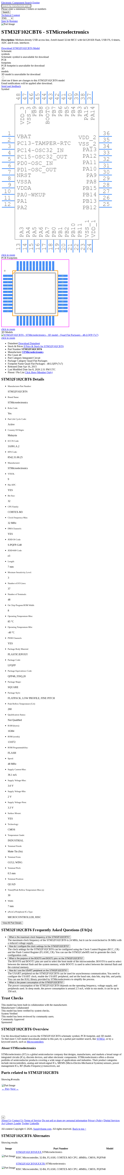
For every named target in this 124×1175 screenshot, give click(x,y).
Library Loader (13, 1123)
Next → (14, 1089)
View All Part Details (12, 923)
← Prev (6, 1089)
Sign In (5, 21)
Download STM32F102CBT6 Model (20, 48)
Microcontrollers (35, 1041)
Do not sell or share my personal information (64, 1120)
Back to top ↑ (79, 1128)
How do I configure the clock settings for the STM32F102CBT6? (39, 946)
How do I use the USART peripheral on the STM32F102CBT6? (38, 970)
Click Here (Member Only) (39, 372)
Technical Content (10, 15)
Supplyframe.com (42, 1128)
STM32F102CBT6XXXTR (31, 1163)
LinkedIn (34, 1123)
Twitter (25, 1123)
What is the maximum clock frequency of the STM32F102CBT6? (39, 937)
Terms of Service (32, 1120)
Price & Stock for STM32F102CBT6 (44, 346)
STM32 (101, 1038)
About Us (6, 1120)
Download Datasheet (29, 343)
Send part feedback (11, 86)
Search (6, 12)
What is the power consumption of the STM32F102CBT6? (36, 982)
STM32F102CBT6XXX (29, 1152)
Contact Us (17, 1120)
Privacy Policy (95, 1120)
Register (13, 21)
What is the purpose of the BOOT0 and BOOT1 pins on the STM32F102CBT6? (46, 958)
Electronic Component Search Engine (20, 2)
